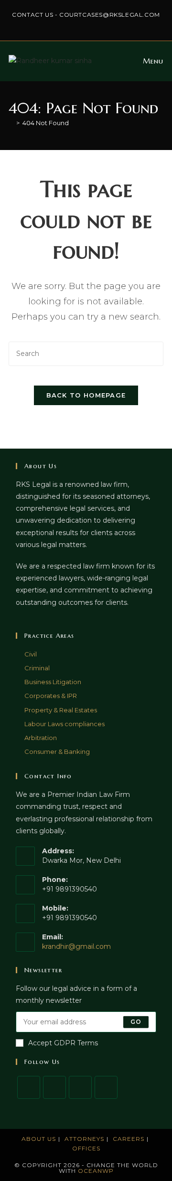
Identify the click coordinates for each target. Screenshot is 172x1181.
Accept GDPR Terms (63, 1043)
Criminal (37, 668)
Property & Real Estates (60, 710)
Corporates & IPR (50, 695)
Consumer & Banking (57, 751)
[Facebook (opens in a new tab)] (70, 24)
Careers (128, 1138)
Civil (30, 654)
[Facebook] (54, 1087)
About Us (39, 1138)
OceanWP (96, 1170)
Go (135, 1021)
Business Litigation (52, 682)
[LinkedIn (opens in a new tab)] (92, 24)
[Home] (11, 123)
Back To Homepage (86, 395)
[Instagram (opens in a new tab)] (81, 24)
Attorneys (84, 1138)
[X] (28, 1087)
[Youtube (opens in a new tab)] (113, 24)
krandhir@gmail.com (76, 946)
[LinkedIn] (106, 1087)
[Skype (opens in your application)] (103, 24)
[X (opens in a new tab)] (59, 24)
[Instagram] (80, 1087)
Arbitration (40, 737)
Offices (86, 1148)
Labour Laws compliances (64, 724)
